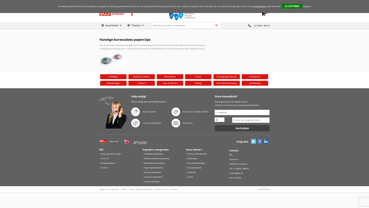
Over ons (105, 158)
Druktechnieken (108, 163)
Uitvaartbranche (194, 167)
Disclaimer (173, 189)
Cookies (124, 189)
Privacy (131, 189)
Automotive (192, 158)
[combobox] (183, 25)
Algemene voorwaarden (109, 189)
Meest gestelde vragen (111, 154)
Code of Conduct (161, 189)
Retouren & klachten (144, 189)
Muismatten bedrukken (154, 163)
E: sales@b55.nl (236, 173)
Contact (104, 167)
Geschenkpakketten (196, 163)
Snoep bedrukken (152, 181)
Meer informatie (273, 6)
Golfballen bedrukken (153, 154)
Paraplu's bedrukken (153, 177)
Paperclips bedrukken (153, 167)
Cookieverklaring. (260, 6)
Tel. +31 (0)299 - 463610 (239, 168)
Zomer (190, 177)
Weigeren (307, 6)
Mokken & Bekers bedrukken (157, 158)
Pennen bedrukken (152, 172)
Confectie (191, 172)
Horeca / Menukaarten (197, 154)
